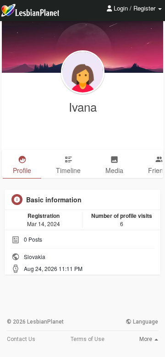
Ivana (83, 106)
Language (145, 322)
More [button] (146, 339)
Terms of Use (87, 339)
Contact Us (21, 339)
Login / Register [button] (134, 8)
